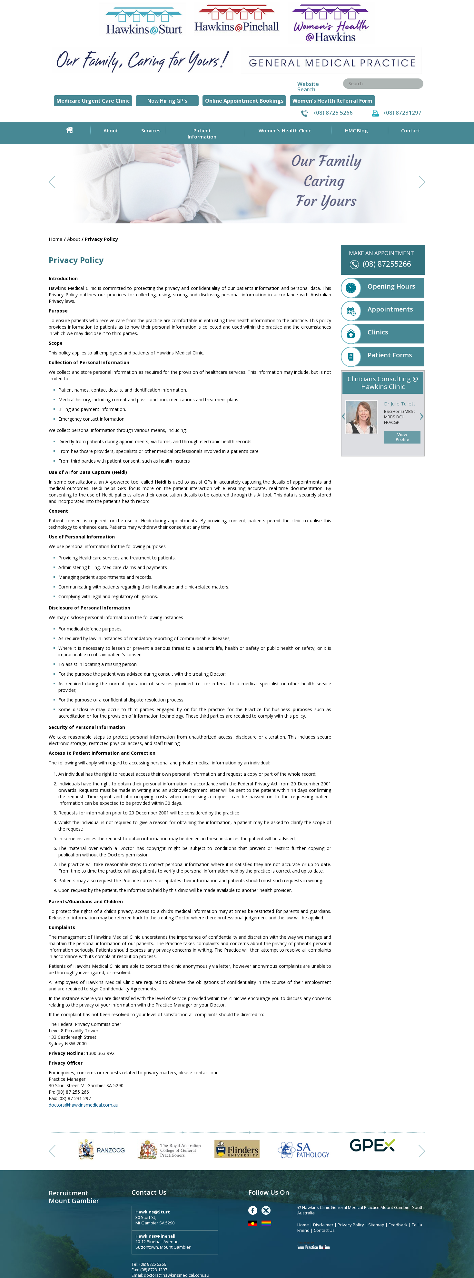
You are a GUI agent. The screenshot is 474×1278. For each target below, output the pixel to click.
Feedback (398, 1225)
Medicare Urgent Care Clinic (93, 100)
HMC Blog (356, 130)
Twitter (266, 1210)
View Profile (402, 437)
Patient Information (202, 133)
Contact (410, 130)
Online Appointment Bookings (244, 100)
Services (151, 130)
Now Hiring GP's (167, 100)
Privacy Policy (351, 1225)
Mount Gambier (74, 1200)
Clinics (378, 332)
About (111, 130)
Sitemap (376, 1225)
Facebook (252, 1210)
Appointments (390, 309)
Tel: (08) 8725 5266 (149, 1264)
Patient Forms (390, 355)
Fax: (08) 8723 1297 (149, 1270)
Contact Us (324, 1230)
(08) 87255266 (387, 264)
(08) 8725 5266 (333, 112)
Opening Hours (391, 286)
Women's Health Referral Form (332, 100)
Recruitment (68, 1193)
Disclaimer (323, 1225)
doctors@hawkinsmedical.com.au (83, 1105)
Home (70, 130)
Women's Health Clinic (285, 130)
